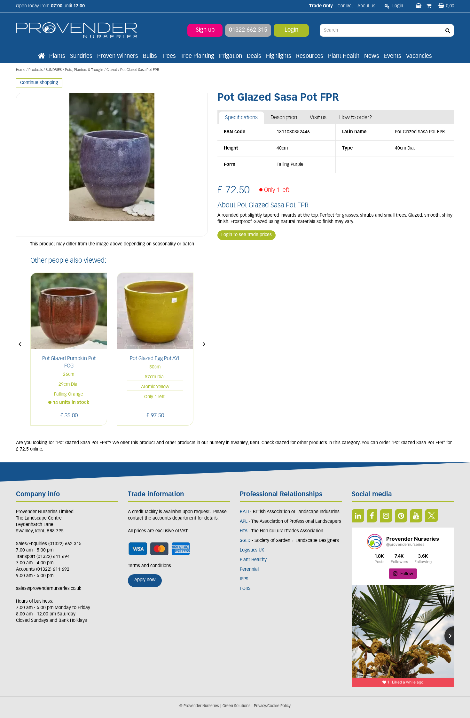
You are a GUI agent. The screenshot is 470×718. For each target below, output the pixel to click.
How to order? (355, 117)
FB (372, 515)
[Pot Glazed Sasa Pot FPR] (112, 164)
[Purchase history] (430, 6)
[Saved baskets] (419, 6)
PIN (401, 515)
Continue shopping (39, 83)
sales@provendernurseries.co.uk (48, 588)
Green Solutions (236, 706)
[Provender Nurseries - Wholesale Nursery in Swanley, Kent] (76, 30)
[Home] (41, 56)
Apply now (144, 580)
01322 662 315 (248, 30)
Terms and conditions (149, 566)
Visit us (318, 117)
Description (283, 117)
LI (358, 515)
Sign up (205, 30)
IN (386, 515)
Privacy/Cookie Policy (272, 706)
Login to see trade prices (246, 235)
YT (416, 515)
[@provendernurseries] (374, 541)
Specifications (241, 117)
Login (291, 30)
